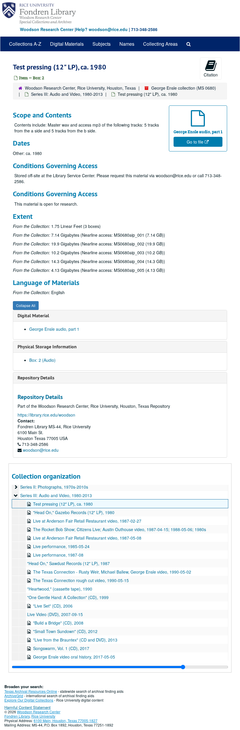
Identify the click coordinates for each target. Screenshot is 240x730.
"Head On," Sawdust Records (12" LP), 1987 (68, 563)
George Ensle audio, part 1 (54, 329)
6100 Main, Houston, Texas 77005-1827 (65, 720)
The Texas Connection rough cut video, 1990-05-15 (81, 580)
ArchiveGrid (13, 695)
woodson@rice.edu (41, 450)
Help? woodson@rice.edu (102, 29)
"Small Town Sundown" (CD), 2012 (65, 631)
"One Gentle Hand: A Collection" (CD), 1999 (68, 597)
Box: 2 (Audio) (42, 360)
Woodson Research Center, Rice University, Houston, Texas (80, 88)
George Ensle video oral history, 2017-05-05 (74, 657)
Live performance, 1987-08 (58, 555)
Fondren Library (17, 716)
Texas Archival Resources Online (30, 691)
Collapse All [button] (25, 305)
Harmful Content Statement (27, 707)
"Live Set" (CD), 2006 (53, 606)
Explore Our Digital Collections (28, 699)
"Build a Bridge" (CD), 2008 (58, 623)
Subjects (101, 43)
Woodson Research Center (46, 29)
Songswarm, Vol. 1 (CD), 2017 (61, 648)
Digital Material (33, 316)
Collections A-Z (25, 43)
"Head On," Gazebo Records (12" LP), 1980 (73, 512)
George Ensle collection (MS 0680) (183, 88)
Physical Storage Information (47, 347)
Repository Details (36, 378)
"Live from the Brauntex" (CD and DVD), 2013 (75, 640)
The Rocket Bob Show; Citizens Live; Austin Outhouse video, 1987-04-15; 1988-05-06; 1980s (119, 529)
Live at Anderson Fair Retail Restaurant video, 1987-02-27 (87, 521)
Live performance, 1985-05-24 (61, 546)
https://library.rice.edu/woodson (46, 415)
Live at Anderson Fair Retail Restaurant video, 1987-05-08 (87, 538)
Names (126, 43)
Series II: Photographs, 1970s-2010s (54, 487)
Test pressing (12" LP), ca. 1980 (63, 504)
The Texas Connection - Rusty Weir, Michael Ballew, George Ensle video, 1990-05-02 (112, 572)
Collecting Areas (160, 43)
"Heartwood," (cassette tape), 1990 (59, 589)
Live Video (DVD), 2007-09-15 (55, 614)
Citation (211, 75)
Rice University (43, 716)
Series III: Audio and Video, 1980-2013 (67, 94)
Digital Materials (67, 43)
